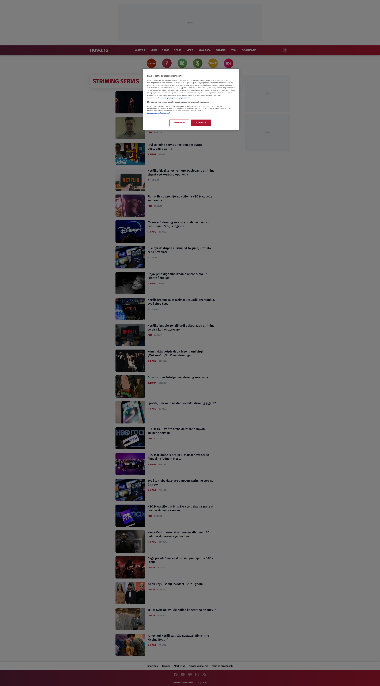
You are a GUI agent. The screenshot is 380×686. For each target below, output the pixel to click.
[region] (191, 99)
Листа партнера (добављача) (158, 113)
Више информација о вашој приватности (174, 98)
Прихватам (201, 122)
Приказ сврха (179, 122)
